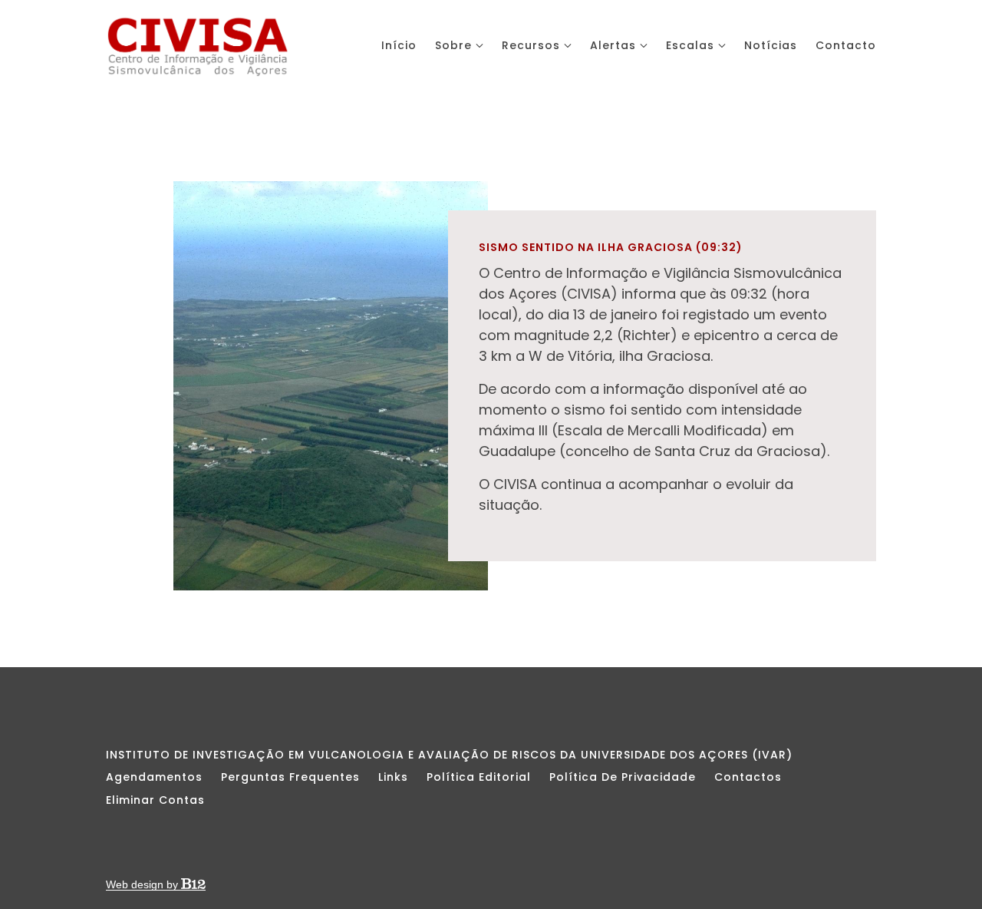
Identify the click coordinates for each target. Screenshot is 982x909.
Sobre (453, 45)
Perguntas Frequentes (290, 777)
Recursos (531, 45)
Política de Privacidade (622, 777)
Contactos (748, 777)
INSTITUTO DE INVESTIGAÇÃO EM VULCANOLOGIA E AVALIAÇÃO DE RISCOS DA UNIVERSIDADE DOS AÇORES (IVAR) (449, 754)
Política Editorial (479, 777)
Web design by (143, 884)
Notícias (770, 45)
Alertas (613, 45)
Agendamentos (154, 777)
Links (393, 777)
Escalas (690, 45)
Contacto (846, 45)
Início (399, 45)
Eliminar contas (155, 800)
